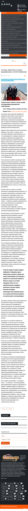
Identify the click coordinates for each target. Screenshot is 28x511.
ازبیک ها (11, 494)
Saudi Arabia (21, 491)
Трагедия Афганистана (16, 79)
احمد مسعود (11, 491)
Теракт (18, 483)
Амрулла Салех (11, 80)
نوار (3, 499)
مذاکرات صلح (10, 499)
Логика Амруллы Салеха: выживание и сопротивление (13, 71)
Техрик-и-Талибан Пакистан (7, 496)
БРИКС (3, 494)
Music (20, 488)
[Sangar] (14, 61)
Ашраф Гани (4, 486)
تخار (3, 483)
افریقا (20, 486)
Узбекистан (4, 488)
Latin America (10, 483)
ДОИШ (3, 491)
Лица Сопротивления (5, 80)
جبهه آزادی (19, 499)
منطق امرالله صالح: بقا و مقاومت (19, 111)
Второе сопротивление (8, 79)
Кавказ (12, 486)
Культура (13, 488)
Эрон (18, 494)
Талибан (3, 79)
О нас (3, 1)
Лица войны (22, 79)
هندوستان (19, 496)
